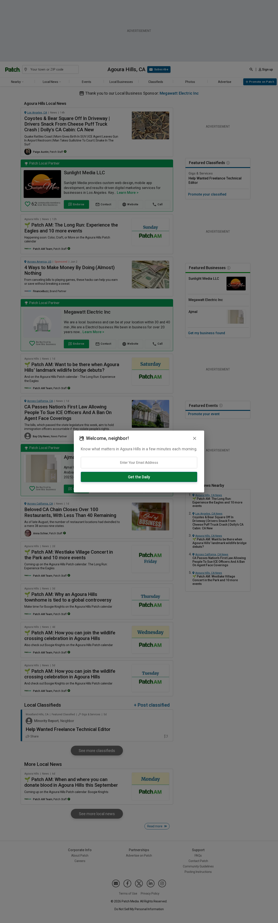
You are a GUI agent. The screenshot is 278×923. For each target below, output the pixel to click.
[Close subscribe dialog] (194, 438)
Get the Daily (139, 477)
